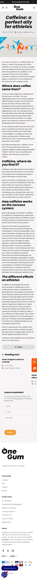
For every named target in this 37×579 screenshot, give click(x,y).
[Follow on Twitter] (8, 550)
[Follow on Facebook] (3, 550)
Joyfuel (4, 487)
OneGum (5, 480)
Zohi (3, 483)
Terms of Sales (7, 519)
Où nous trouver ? (8, 511)
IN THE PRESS (6, 501)
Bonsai (4, 491)
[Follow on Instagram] (13, 550)
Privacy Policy (18, 398)
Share (19, 347)
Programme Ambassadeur (12, 504)
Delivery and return (9, 508)
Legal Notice (6, 522)
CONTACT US (7, 515)
